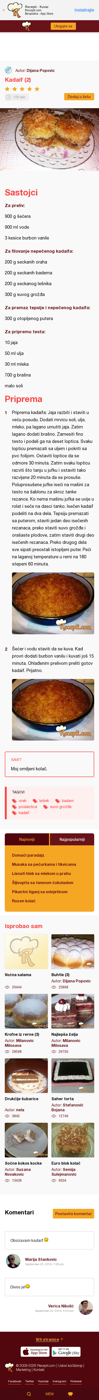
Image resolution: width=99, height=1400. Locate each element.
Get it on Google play (66, 1352)
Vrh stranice (47, 1339)
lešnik (44, 800)
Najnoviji (27, 839)
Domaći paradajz (28, 855)
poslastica (28, 806)
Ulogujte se (63, 26)
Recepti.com (9, 1367)
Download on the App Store (35, 1352)
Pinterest (76, 1381)
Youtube (43, 1381)
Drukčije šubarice (26, 1088)
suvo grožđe (61, 806)
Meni (50, 1394)
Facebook (14, 1381)
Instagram (59, 1381)
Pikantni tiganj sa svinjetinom (40, 891)
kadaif (24, 812)
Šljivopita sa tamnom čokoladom (42, 882)
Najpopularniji (72, 839)
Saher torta (72, 1088)
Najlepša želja (72, 1024)
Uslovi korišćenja (70, 1365)
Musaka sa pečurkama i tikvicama (44, 864)
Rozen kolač (24, 900)
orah (22, 800)
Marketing (23, 1370)
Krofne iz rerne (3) (26, 1024)
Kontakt (38, 1370)
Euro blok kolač (72, 1153)
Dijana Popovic (41, 70)
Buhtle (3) (72, 962)
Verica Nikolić (61, 1306)
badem (68, 800)
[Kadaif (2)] (53, 603)
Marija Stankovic (41, 1259)
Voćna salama (26, 962)
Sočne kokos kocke (26, 1153)
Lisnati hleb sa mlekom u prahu (41, 873)
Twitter (29, 1381)
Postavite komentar (73, 1213)
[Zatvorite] (3, 10)
